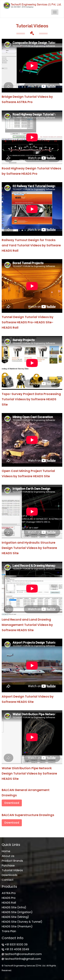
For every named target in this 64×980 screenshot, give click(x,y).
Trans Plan (9, 931)
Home (6, 851)
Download (11, 803)
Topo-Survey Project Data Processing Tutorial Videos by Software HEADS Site (31, 399)
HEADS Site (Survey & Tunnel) (22, 922)
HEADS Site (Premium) (17, 926)
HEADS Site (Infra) (14, 907)
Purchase (8, 865)
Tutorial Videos (12, 870)
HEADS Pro (9, 898)
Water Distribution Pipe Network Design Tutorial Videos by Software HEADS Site (29, 773)
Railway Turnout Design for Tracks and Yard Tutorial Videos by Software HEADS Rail (31, 245)
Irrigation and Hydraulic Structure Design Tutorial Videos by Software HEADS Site (29, 547)
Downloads (9, 875)
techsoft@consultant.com (23, 954)
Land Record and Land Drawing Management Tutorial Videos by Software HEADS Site (27, 624)
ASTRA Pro (9, 893)
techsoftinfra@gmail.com (23, 959)
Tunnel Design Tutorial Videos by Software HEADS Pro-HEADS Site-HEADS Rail (27, 322)
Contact (7, 880)
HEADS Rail (9, 903)
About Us (8, 856)
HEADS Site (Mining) (15, 917)
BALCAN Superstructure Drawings (28, 815)
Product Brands (12, 861)
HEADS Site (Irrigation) (17, 912)
